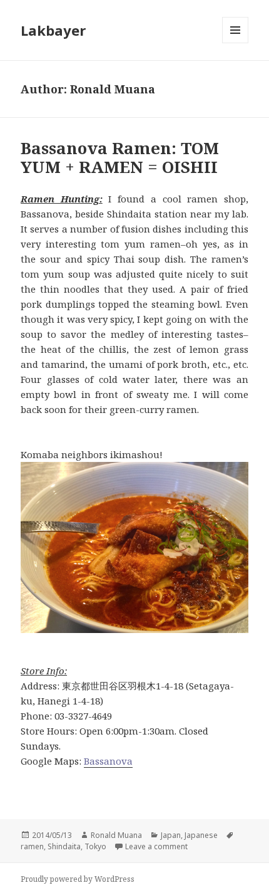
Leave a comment (156, 846)
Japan (171, 835)
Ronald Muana (116, 835)
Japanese (201, 835)
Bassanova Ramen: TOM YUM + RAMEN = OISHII (120, 157)
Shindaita (64, 846)
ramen (32, 846)
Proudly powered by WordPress (77, 879)
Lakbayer (53, 30)
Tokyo (95, 846)
